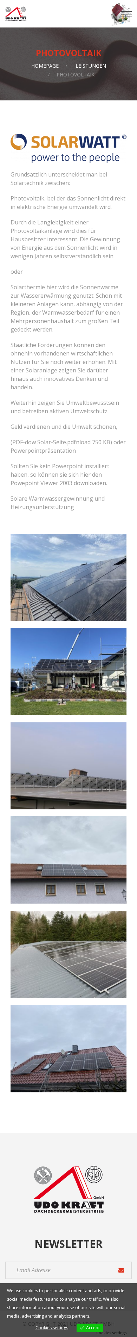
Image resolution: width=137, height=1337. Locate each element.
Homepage (45, 65)
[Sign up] (121, 1270)
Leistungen (91, 65)
